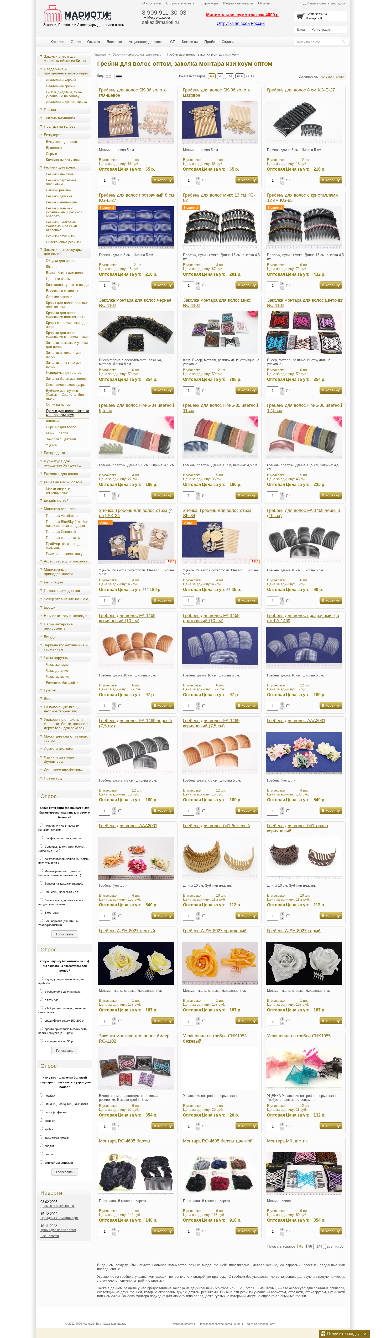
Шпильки (53, 421)
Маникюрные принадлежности (58, 571)
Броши (49, 607)
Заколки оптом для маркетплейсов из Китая (65, 58)
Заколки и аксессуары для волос (63, 251)
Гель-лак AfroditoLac (62, 516)
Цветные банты (58, 279)
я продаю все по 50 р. (59, 1041)
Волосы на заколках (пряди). (63, 883)
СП (172, 42)
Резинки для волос (60, 167)
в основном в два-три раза (62, 991)
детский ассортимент (58, 1162)
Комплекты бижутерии (63, 160)
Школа (51, 267)
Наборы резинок (58, 190)
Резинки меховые (60, 174)
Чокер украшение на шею (66, 599)
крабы (48, 1129)
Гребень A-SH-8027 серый (294, 930)
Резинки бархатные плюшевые (61, 182)
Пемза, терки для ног (62, 590)
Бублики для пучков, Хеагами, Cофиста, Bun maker (65, 394)
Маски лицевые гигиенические (58, 491)
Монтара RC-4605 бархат (125, 1141)
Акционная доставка (146, 42)
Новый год (53, 778)
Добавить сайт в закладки (324, 3)
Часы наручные (57, 658)
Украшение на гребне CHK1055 (299, 1035)
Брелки (50, 690)
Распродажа (54, 453)
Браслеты (54, 148)
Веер (48, 698)
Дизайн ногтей (56, 500)
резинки (49, 1120)
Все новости (49, 1236)
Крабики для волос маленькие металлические (67, 335)
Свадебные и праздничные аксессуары (66, 71)
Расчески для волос (61, 474)
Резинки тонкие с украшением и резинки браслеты (64, 212)
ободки (49, 1145)
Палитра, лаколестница (65, 554)
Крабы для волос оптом (58, 1230)
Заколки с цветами (61, 439)
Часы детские (57, 671)
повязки (49, 1095)
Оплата (93, 42)
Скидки (228, 42)
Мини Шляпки (57, 433)
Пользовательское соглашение (220, 1323)
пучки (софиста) (55, 1112)
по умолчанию (332, 76)
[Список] (118, 76)
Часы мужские (57, 677)
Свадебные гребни (60, 86)
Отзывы (264, 3)
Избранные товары (238, 3)
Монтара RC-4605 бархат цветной (218, 1141)
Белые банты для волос (65, 273)
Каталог (57, 42)
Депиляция (53, 582)
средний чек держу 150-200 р (64, 1020)
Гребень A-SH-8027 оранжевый (215, 930)
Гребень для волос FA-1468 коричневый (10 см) (127, 618)
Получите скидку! (344, 1333)
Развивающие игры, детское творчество (61, 709)
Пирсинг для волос (61, 427)
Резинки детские (59, 196)
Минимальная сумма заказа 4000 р (242, 15)
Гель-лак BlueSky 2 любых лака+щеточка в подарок (67, 524)
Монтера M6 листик (287, 1141)
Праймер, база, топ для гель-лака (65, 546)
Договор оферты (184, 1323)
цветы (48, 1154)
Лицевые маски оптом (63, 482)
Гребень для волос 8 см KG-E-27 (301, 90)
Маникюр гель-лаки (60, 509)
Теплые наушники (59, 118)
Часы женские (57, 665)
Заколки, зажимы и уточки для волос (67, 345)
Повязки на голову (59, 126)
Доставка (114, 42)
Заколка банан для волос (66, 379)
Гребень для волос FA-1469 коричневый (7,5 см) (211, 723)
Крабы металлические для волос (67, 325)
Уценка (51, 445)
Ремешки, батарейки (62, 683)
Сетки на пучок (58, 405)
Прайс (209, 42)
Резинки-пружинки (60, 236)
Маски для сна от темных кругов (66, 738)
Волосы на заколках (62, 291)
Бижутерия (53, 135)
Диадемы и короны (61, 80)
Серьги (51, 154)
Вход (301, 29)
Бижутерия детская (61, 142)
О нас (76, 42)
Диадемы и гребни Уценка (66, 102)
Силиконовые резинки (63, 242)
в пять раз (51, 999)
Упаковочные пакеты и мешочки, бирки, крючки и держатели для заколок (66, 723)
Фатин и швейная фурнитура (59, 759)
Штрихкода (209, 3)
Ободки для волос (60, 261)
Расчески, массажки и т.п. (61, 891)
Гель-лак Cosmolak (61, 532)
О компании (151, 3)
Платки (50, 109)
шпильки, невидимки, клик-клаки (66, 1104)
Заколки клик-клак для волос (64, 365)
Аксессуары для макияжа (65, 561)
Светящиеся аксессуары (65, 385)
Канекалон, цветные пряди (67, 285)
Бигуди (50, 637)
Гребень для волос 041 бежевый (216, 825)
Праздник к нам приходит (59, 1218)
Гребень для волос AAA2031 (296, 720)
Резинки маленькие (61, 202)
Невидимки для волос (63, 373)
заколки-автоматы (56, 1137)
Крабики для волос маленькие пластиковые (65, 315)
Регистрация (321, 29)
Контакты (190, 42)
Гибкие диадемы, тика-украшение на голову (64, 94)
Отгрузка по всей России (241, 23)
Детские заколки (59, 297)
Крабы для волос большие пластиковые (67, 305)
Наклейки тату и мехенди (65, 616)
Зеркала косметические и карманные (66, 647)
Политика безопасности (260, 1323)
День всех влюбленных (64, 770)
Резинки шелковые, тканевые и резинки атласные (61, 226)
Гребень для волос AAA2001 (128, 825)
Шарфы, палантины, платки (62, 838)
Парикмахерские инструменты (58, 626)
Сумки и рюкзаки (58, 749)
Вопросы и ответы (180, 3)
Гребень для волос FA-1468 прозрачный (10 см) (211, 618)
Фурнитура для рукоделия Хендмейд (62, 463)
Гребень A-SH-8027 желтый (127, 930)
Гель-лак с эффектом (63, 538)
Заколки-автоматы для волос (64, 355)
